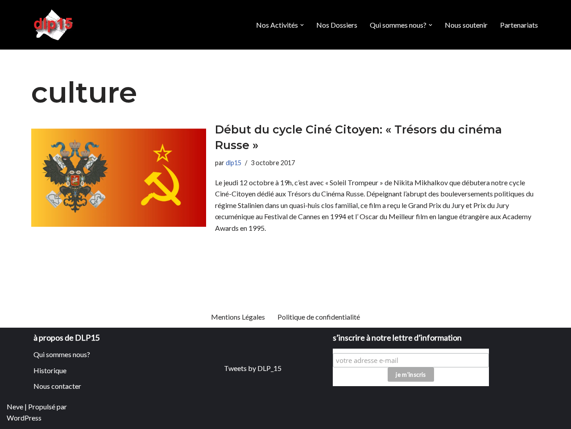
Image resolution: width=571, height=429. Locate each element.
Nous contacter (57, 386)
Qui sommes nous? (61, 354)
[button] (302, 25)
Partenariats (519, 25)
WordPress (24, 417)
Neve (15, 406)
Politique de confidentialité (318, 316)
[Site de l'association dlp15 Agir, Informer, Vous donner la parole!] (54, 25)
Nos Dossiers (336, 25)
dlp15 (233, 163)
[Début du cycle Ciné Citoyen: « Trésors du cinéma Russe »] (118, 178)
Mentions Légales (238, 316)
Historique (49, 370)
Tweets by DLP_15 (252, 368)
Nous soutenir (466, 25)
